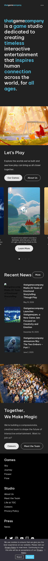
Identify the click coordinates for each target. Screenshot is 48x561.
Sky (6, 465)
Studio (9, 488)
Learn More (25, 250)
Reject (19, 557)
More (38, 274)
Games (9, 460)
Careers (11, 446)
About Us (32, 178)
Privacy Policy (11, 511)
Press (8, 521)
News (7, 526)
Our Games (13, 178)
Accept (30, 557)
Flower (7, 474)
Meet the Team (32, 446)
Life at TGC (10, 502)
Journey (8, 470)
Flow (6, 478)
